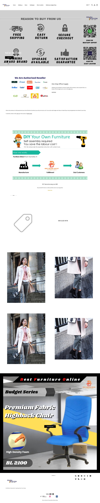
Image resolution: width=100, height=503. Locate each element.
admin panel (29, 113)
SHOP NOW (9, 57)
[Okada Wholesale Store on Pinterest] (82, 476)
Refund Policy (55, 500)
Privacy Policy (50, 500)
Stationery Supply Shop (51, 5)
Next (97, 38)
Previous (2, 38)
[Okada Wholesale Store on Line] (84, 479)
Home (14, 5)
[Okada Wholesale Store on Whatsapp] (82, 479)
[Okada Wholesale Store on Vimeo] (76, 479)
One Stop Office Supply (60, 84)
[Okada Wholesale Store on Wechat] (79, 479)
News (26, 5)
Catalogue (32, 5)
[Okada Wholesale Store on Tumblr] (87, 476)
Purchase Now (50, 426)
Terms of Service (45, 500)
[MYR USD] (87, 5)
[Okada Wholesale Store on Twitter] (76, 476)
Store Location (40, 5)
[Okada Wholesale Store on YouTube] (90, 476)
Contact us (53, 475)
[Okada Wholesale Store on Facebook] (79, 476)
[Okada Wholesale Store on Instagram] (84, 476)
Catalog (20, 5)
